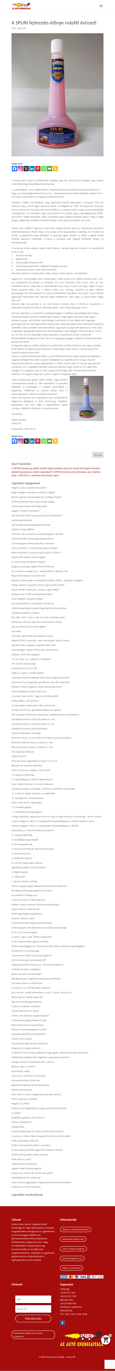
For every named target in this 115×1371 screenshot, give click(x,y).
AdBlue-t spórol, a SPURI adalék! (28, 673)
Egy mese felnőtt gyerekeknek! (27, 1001)
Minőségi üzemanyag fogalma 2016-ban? (32, 890)
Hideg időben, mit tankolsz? (25, 700)
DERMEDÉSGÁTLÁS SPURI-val (26, 1177)
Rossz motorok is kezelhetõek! (26, 974)
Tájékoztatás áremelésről (24, 1163)
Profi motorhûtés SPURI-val (25, 1140)
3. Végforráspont (20, 872)
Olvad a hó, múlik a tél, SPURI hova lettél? (32, 1173)
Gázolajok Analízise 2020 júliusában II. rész (33, 723)
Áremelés (16, 631)
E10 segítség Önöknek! (23, 751)
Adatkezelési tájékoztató (73, 1239)
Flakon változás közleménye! (26, 909)
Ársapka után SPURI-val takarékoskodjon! (32, 594)
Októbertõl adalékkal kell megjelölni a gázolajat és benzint (41, 1057)
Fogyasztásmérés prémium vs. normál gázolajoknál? (37, 964)
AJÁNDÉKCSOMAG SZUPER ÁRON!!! (29, 867)
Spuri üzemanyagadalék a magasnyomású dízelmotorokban (41, 1182)
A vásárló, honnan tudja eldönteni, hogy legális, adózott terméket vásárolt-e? (50, 1052)
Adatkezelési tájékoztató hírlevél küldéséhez (28, 1335)
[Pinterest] (37, 168)
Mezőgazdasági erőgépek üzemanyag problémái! (36, 978)
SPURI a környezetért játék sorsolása (30, 1154)
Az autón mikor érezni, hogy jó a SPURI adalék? (35, 696)
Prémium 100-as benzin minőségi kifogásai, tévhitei (37, 534)
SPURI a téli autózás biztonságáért (29, 557)
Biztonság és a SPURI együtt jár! (27, 997)
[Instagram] (20, 168)
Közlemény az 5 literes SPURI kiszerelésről (33, 830)
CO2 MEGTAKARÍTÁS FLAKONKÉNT (29, 1034)
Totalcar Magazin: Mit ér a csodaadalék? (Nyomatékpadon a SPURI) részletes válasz (53, 821)
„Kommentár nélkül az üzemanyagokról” (32, 955)
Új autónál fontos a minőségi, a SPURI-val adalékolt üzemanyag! (43, 788)
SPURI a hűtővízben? (22, 1122)
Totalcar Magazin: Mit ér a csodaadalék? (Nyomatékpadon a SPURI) (45, 825)
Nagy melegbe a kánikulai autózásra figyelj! (33, 492)
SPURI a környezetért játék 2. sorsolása (31, 1145)
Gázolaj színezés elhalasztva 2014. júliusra (33, 1062)
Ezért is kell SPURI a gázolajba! (27, 802)
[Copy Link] (55, 168)
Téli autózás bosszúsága (24, 663)
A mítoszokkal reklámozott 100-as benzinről (33, 705)
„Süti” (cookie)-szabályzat (73, 1248)
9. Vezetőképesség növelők (25, 839)
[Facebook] (14, 168)
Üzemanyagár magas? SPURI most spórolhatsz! (35, 649)
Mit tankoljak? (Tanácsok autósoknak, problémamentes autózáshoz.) (45, 714)
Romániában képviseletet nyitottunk (30, 1043)
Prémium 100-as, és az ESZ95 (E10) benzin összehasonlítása (41, 737)
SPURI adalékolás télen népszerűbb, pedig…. (34, 501)
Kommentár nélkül (21, 1071)
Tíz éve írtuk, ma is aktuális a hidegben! (31, 659)
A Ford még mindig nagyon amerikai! (30, 941)
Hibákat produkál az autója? (25, 612)
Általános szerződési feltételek (75, 1229)
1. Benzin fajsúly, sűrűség (24, 881)
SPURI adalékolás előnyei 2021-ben (29, 691)
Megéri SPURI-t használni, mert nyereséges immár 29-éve (40, 640)
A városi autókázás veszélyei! (26, 1006)
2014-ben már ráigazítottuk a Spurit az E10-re (34, 760)
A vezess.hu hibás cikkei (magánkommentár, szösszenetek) (41, 1136)
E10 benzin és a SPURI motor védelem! (31, 987)
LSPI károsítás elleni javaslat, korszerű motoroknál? (37, 515)
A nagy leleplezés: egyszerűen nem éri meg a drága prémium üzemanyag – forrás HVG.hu (57, 816)
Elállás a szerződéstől (71, 1268)
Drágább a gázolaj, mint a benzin (28, 1117)
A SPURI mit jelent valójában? (26, 969)
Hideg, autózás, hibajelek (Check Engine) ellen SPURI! (38, 585)
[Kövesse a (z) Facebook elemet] (62, 1322)
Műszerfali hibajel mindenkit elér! (29, 575)
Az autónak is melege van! (25, 895)
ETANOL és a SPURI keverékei (26, 1186)
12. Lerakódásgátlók (21, 807)
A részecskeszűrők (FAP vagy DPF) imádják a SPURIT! (37, 1149)
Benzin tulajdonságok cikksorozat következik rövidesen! (39, 886)
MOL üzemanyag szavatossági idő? (29, 960)
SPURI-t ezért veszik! (22, 1038)
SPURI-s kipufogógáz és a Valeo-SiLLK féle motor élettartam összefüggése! (48, 946)
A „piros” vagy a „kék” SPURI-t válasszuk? (32, 936)
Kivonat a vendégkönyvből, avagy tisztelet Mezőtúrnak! (39, 1108)
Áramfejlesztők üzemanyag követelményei (32, 538)
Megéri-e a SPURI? (21, 1103)
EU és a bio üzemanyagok (24, 932)
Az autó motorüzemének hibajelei (28, 561)
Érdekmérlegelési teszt (72, 1258)
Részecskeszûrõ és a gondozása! (28, 1025)
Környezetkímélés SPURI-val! (26, 1080)
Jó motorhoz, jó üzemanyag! (25, 950)
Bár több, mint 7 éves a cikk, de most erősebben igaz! (38, 617)
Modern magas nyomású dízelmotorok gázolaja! (35, 904)
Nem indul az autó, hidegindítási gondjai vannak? (36, 1094)
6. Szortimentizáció (21, 853)
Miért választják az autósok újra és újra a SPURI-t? (36, 552)
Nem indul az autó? (21, 1159)
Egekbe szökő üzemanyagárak (26, 1168)
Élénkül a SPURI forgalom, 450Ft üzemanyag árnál (36, 686)
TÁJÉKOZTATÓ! (19, 756)
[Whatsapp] (43, 168)
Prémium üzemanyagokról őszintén (29, 1029)
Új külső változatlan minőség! (26, 733)
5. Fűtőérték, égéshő (22, 858)
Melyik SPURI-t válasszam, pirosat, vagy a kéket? (35, 589)
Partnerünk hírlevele (22, 1089)
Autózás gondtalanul (22, 520)
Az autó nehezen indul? (23, 918)
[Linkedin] (32, 168)
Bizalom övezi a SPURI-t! (23, 1066)
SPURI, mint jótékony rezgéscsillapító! (30, 1015)
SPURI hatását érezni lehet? (25, 1011)
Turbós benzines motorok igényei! (29, 899)
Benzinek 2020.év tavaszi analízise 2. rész (32, 742)
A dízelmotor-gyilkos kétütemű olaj (29, 1020)
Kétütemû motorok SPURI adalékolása (30, 1085)
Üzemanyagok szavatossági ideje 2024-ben (33, 543)
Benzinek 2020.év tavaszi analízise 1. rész (32, 747)
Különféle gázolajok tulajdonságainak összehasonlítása (39, 608)
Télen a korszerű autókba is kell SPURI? (31, 770)
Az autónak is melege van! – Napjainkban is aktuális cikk (40, 571)
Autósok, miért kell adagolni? (26, 654)
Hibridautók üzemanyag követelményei (31, 524)
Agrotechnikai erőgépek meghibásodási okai (34, 645)
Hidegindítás (18, 1126)
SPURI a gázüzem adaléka (24, 1098)
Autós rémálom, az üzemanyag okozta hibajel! (35, 548)
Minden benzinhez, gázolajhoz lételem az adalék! (36, 710)
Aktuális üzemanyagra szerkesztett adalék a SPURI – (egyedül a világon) (47, 580)
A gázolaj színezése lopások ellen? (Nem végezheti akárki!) (40, 677)
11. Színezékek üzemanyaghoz (27, 811)
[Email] (49, 168)
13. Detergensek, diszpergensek (27, 798)
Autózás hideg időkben (23, 529)
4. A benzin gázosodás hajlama (27, 862)
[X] (26, 168)
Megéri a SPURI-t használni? (26, 510)
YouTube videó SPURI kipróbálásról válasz (32, 636)
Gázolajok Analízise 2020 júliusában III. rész (33, 719)
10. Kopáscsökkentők (22, 835)
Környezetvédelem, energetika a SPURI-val (33, 603)
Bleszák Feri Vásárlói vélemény (27, 765)
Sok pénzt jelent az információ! (27, 983)
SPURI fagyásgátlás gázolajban (27, 913)
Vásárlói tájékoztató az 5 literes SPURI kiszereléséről (37, 1131)
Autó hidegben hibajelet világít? (27, 598)
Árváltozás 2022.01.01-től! (24, 668)
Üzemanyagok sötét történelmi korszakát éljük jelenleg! (39, 927)
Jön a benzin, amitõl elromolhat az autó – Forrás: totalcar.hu (42, 992)
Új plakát (16, 1112)
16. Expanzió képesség (23, 774)
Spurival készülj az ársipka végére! (29, 626)
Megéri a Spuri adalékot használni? (29, 487)
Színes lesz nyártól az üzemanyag (28, 1075)
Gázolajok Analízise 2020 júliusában (29, 728)
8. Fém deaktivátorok (22, 844)
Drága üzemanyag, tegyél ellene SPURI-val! (33, 566)
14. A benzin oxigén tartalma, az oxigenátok (33, 793)
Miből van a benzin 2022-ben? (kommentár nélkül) (37, 622)
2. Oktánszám (18, 876)
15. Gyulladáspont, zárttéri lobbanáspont (32, 779)
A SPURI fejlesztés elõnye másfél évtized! (32, 923)
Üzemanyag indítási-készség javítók (29, 506)
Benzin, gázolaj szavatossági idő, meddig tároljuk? (37, 497)
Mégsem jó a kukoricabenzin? (26, 1048)
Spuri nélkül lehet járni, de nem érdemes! (32, 784)
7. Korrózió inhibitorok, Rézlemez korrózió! (33, 848)
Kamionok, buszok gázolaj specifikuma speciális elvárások (40, 682)
